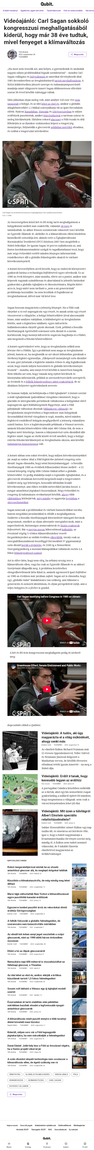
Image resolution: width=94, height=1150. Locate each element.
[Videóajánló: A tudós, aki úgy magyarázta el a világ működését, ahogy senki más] (20, 750)
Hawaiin (44, 111)
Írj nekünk (73, 1130)
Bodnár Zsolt (46, 745)
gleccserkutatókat (17, 502)
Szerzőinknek (60, 1130)
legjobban (71, 498)
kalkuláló (67, 529)
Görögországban (62, 111)
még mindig (44, 498)
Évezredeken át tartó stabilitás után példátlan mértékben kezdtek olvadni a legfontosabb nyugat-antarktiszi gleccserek (36, 1005)
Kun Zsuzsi (46, 784)
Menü (9, 1147)
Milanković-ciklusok (55, 408)
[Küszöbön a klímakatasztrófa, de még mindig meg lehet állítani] (79, 883)
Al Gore (65, 226)
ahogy (65, 494)
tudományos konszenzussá (22, 444)
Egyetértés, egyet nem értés (32, 11)
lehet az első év (50, 103)
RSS (50, 1130)
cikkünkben (14, 498)
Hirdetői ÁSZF (22, 1130)
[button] (14, 1074)
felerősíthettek (52, 115)
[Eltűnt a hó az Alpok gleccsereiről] (79, 952)
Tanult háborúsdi (54, 11)
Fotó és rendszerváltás (73, 11)
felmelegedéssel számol (28, 553)
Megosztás (79, 54)
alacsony (56, 119)
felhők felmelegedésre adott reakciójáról (49, 381)
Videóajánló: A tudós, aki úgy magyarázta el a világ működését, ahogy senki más (66, 737)
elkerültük (56, 537)
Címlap (28, 1147)
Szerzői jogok (26, 1125)
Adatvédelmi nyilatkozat (45, 1125)
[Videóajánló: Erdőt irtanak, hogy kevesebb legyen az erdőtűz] (20, 789)
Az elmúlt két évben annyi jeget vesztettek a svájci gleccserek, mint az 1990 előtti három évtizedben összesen (35, 937)
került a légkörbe (31, 545)
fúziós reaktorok (70, 525)
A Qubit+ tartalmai (10, 11)
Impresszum (12, 1125)
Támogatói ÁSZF (38, 1130)
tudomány (23, 57)
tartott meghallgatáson (67, 80)
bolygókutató (38, 76)
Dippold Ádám (12, 1025)
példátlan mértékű (61, 127)
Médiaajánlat (79, 1125)
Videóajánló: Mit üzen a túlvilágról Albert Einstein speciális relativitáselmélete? (66, 815)
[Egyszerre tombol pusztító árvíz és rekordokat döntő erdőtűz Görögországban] (79, 910)
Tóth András (23, 52)
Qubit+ (66, 1147)
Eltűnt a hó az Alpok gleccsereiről (26, 951)
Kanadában (31, 111)
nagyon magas (36, 529)
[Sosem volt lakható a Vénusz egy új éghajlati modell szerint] (79, 991)
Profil (85, 1147)
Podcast (47, 1147)
